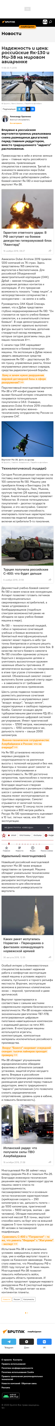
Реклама (6, 1387)
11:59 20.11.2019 (9, 67)
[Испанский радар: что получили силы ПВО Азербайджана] (27, 1124)
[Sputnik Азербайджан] (9, 23)
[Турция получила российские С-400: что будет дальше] (27, 546)
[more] (50, 251)
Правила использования (14, 1363)
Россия (17, 1299)
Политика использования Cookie (18, 1372)
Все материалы (16, 123)
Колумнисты (28, 1299)
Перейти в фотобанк (33, 103)
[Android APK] (10, 1396)
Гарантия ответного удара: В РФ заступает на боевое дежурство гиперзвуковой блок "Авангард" (27, 238)
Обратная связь (29, 1383)
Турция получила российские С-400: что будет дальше (25, 571)
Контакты (17, 1359)
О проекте (7, 1359)
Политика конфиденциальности (17, 1368)
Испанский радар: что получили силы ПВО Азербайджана (20, 1152)
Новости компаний (11, 1383)
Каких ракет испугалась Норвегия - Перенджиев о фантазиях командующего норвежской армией (23, 945)
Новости (6, 1299)
